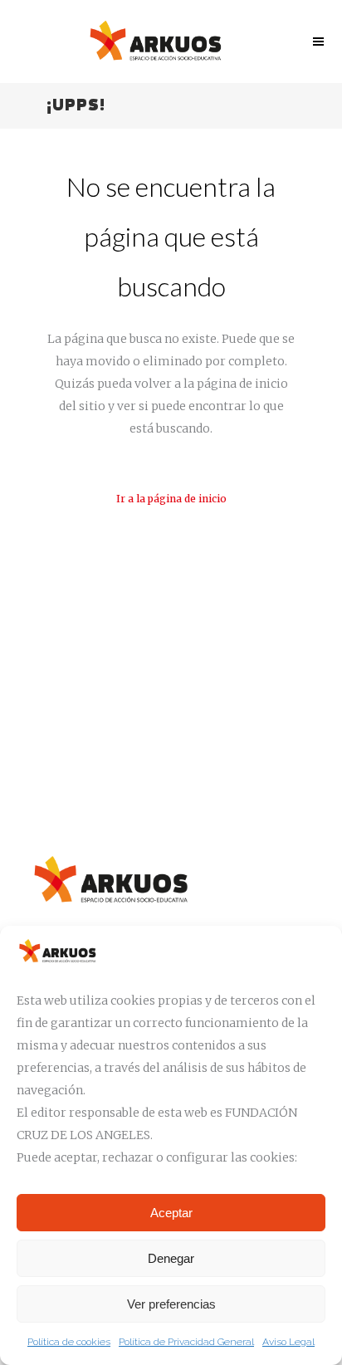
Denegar (171, 1258)
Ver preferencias (171, 1304)
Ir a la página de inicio (171, 498)
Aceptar (171, 1213)
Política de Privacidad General (186, 1342)
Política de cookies (68, 1342)
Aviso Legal (288, 1342)
